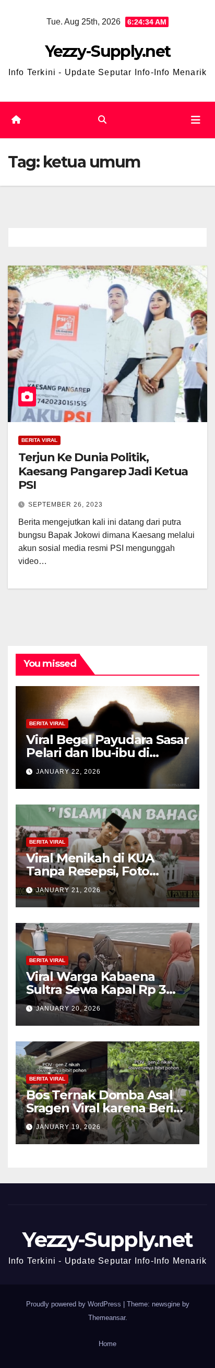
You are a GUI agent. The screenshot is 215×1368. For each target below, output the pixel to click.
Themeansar (106, 1318)
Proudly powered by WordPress (74, 1304)
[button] (102, 119)
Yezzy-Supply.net (108, 51)
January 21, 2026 (68, 890)
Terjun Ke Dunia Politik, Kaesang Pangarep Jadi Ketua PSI (103, 471)
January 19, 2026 (68, 1127)
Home (107, 1344)
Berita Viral (39, 440)
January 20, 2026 (68, 1008)
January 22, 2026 (68, 771)
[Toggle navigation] (195, 120)
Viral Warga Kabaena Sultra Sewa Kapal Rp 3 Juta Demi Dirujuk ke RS (100, 989)
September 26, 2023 (65, 504)
